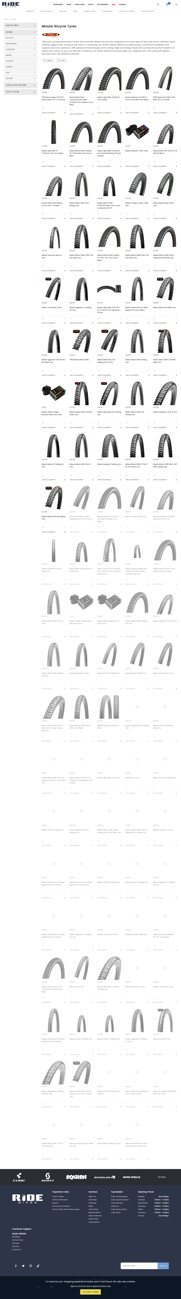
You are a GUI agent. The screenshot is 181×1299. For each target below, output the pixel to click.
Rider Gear (79, 4)
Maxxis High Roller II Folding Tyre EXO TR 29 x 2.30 (164, 518)
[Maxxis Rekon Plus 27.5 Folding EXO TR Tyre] (109, 341)
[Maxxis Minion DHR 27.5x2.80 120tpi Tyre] (81, 393)
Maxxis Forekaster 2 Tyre (79, 673)
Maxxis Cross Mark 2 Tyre (52, 307)
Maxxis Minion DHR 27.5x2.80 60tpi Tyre (164, 361)
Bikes (69, 4)
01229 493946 (19, 1234)
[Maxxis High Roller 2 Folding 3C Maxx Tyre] (109, 968)
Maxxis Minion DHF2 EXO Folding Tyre (134, 413)
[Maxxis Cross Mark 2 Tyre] (54, 289)
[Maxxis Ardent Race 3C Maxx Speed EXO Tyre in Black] (137, 289)
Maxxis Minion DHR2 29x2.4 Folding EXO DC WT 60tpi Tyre (109, 831)
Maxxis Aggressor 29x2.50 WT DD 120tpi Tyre (53, 361)
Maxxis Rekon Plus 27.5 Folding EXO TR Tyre (106, 361)
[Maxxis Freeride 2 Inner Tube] (137, 132)
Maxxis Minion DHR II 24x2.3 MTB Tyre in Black (80, 727)
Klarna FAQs (93, 1219)
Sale (113, 4)
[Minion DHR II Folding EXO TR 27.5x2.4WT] (81, 550)
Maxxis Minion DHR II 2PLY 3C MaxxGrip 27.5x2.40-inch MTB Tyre (53, 780)
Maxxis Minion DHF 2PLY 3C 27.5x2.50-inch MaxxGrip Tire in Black (81, 780)
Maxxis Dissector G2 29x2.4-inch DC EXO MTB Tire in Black (137, 98)
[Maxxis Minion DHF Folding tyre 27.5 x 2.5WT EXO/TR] (137, 1072)
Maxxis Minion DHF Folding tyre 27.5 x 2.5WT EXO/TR (137, 1092)
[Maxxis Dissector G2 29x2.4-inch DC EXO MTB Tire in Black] (137, 78)
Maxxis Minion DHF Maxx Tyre (164, 307)
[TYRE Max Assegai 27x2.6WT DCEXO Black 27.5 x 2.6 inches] (54, 78)
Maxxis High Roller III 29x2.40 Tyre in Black (108, 98)
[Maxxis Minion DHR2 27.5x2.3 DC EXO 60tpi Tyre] (137, 445)
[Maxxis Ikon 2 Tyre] (137, 759)
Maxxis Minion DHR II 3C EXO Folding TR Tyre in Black (164, 570)
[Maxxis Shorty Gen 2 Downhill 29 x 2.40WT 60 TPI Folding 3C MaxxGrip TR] (109, 550)
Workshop (58, 4)
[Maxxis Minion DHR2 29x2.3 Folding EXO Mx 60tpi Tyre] (165, 236)
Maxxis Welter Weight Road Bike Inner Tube (80, 622)
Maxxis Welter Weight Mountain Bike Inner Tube (52, 413)
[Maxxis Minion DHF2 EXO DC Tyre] (81, 445)
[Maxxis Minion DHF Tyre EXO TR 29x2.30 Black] (165, 132)
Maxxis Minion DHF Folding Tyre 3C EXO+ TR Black (52, 204)
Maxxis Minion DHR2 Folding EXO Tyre (136, 622)
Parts (90, 4)
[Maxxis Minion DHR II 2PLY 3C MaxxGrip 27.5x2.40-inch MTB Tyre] (54, 759)
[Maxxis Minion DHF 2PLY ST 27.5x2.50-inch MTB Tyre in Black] (54, 968)
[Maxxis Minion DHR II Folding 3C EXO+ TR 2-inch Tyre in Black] (109, 236)
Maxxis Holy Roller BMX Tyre (136, 934)
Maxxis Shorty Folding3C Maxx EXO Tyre (81, 1145)
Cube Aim (115, 1206)
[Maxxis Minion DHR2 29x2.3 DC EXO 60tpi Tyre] (81, 236)
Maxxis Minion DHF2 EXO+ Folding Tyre (80, 204)
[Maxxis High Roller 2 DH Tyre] (109, 759)
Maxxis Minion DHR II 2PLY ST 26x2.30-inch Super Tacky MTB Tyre (53, 728)
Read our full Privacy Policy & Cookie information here (90, 1286)
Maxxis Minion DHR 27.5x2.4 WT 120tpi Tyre (52, 1145)
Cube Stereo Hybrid (119, 1209)
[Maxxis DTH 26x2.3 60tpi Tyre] (109, 654)
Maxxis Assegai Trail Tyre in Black (108, 727)
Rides (91, 1206)
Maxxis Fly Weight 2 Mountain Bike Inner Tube (164, 1092)
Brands (122, 4)
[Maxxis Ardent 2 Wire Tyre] (137, 498)
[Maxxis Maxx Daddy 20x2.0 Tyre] (165, 184)
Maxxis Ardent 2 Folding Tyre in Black (108, 1092)
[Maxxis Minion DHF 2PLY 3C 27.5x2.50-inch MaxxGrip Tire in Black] (81, 759)
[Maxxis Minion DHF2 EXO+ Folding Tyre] (81, 184)
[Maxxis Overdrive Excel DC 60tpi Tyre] (54, 550)
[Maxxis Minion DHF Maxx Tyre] (165, 289)
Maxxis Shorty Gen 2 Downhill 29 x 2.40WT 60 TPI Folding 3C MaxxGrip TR (109, 571)
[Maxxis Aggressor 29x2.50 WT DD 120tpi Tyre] (54, 341)
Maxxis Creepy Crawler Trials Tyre (136, 204)
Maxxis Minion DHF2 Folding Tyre (136, 361)
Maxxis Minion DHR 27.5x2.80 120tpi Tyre (81, 413)
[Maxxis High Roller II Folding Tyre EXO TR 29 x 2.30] (165, 498)
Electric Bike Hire (95, 1216)
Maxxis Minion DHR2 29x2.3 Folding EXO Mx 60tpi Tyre (163, 256)
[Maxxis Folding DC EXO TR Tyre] (165, 393)
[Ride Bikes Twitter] (23, 1266)
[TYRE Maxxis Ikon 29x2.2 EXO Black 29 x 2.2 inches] (165, 78)
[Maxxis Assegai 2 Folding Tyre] (109, 445)
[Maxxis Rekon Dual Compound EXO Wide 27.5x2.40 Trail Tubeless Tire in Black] (81, 78)
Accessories (102, 4)
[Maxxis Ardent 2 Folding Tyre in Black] (109, 1072)
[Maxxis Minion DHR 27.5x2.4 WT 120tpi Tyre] (54, 1125)
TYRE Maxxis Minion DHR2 (79, 360)
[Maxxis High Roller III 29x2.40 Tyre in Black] (109, 78)
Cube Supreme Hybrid (120, 1200)
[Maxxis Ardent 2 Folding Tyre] (165, 759)
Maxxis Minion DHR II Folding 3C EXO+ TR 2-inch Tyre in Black (108, 257)
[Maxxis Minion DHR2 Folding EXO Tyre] (137, 602)
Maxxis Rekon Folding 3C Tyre (109, 1143)
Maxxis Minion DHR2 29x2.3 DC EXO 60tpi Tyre (81, 256)
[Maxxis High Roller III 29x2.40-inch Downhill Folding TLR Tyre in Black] (109, 132)
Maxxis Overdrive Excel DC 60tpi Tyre (52, 570)
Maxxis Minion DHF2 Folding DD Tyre (52, 674)
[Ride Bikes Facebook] (16, 1266)
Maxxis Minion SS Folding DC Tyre (53, 465)
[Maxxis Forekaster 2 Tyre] (81, 654)
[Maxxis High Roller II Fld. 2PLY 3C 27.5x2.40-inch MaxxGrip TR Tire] (109, 289)
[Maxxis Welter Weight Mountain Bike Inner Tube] (54, 393)
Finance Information (60, 1200)
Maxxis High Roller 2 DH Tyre (108, 778)
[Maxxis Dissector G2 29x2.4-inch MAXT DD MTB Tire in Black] (109, 498)
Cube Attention (117, 1203)
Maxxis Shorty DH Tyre (161, 1039)
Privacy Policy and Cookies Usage (65, 1209)
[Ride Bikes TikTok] (38, 1266)
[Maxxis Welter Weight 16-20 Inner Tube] (109, 602)
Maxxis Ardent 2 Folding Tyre (164, 778)
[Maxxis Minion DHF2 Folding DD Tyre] (54, 654)
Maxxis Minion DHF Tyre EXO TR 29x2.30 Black (165, 152)
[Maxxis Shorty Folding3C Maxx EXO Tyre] (81, 1125)
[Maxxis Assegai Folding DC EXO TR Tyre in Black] (165, 916)
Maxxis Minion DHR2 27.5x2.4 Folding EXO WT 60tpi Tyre (136, 1145)
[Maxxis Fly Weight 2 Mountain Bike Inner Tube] (165, 1072)
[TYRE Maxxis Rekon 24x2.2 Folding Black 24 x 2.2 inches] (81, 498)
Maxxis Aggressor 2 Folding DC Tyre (80, 309)
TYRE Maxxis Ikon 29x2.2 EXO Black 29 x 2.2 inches (164, 98)
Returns (55, 1203)
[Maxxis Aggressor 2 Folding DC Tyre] (81, 289)
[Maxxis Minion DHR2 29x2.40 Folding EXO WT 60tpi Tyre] (137, 811)
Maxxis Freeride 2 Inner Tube (136, 151)
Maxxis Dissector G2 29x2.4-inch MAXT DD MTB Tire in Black (108, 519)
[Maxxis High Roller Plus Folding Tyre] (109, 393)
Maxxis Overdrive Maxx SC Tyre (52, 256)
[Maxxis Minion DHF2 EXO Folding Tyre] (137, 393)
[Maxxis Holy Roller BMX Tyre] (137, 916)
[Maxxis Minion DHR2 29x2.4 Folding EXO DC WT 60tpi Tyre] (109, 811)
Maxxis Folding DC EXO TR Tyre (165, 412)
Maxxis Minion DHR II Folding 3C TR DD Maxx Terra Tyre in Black (81, 153)
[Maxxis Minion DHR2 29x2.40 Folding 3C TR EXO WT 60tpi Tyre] (81, 1072)
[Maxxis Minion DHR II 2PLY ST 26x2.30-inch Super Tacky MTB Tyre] (54, 707)
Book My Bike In (95, 1212)
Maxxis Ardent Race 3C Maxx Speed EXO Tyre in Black (136, 309)
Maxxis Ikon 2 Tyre (132, 778)
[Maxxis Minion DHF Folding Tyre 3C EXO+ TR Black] (54, 184)
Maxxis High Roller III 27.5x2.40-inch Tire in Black (52, 152)
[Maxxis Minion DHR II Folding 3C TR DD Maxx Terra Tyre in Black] (81, 132)
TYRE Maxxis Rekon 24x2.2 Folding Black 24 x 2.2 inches (81, 518)
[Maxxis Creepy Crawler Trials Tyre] (137, 184)
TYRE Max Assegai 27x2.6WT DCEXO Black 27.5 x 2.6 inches (53, 98)
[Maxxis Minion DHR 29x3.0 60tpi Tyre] (165, 707)
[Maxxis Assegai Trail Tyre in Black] (109, 707)
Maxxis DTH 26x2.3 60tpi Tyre (108, 673)
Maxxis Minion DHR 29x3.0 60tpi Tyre (163, 727)
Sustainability (94, 1222)
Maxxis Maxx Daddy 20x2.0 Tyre (163, 204)
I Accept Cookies (90, 1292)
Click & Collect (58, 1196)
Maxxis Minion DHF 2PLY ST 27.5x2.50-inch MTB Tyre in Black (52, 989)
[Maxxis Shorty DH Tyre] (165, 1020)
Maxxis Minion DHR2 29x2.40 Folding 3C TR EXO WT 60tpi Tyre (80, 1093)
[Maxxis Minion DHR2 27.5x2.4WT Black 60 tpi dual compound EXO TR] (109, 184)
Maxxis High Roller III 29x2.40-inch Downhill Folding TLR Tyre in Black (109, 153)
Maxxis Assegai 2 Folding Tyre (109, 464)
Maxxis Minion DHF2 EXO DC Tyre (80, 465)
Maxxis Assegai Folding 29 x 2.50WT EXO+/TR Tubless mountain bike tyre (136, 571)
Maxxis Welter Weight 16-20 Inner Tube (108, 622)
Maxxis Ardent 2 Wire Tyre (135, 516)
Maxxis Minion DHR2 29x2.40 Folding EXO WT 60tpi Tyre (136, 831)
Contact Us (16, 1249)
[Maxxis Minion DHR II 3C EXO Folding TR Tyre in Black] (165, 550)
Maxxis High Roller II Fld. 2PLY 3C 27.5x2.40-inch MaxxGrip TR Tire (108, 310)
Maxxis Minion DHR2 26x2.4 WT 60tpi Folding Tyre (165, 465)
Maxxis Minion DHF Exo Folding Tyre (53, 518)
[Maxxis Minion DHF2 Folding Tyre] (137, 341)
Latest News (93, 1209)
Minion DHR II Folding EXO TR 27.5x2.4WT (81, 570)
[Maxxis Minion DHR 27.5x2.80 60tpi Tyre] (165, 341)
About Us (92, 1196)
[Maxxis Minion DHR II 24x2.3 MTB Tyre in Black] (81, 707)
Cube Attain (116, 1212)
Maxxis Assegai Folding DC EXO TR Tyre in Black (163, 936)
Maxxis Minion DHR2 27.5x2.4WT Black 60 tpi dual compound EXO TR (108, 205)
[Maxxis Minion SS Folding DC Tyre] (54, 445)
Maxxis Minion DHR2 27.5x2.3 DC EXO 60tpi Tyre (136, 465)
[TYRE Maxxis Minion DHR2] (81, 341)
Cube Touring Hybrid (119, 1196)
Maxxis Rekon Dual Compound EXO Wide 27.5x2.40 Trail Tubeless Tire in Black (81, 101)
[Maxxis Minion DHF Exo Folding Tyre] (54, 498)
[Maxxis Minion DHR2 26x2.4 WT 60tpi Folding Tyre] (165, 445)
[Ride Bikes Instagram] (30, 1266)
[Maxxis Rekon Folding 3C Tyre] (109, 1125)
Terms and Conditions (61, 1206)
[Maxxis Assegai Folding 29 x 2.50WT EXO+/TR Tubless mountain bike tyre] (137, 550)
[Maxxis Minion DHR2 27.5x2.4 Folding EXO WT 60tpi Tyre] (137, 1125)
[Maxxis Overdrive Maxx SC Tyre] (54, 236)
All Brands (93, 1200)
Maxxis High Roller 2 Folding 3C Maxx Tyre (108, 988)
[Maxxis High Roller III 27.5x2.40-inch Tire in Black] (54, 132)
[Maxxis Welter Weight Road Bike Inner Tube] (81, 602)
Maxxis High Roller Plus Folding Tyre (109, 413)
